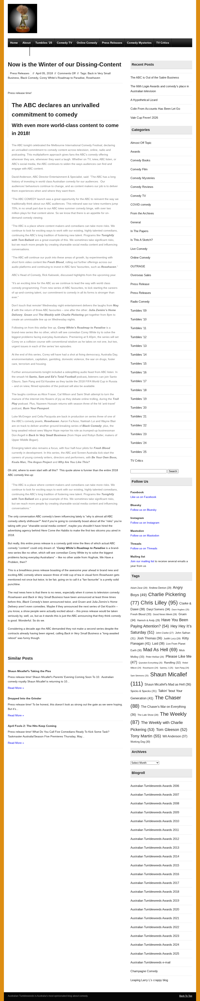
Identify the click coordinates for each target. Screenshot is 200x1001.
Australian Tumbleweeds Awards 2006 (154, 785)
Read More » (16, 687)
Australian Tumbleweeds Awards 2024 (154, 944)
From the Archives (142, 213)
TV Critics (162, 42)
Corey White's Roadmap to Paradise (62, 77)
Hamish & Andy (148, 620)
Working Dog (140, 741)
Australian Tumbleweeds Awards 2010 (154, 821)
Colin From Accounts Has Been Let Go (155, 108)
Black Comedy (29, 77)
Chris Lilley (159, 603)
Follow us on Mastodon (144, 535)
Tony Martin (145, 736)
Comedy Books (140, 160)
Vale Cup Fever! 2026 (144, 117)
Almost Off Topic (141, 142)
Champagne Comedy (144, 971)
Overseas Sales (140, 275)
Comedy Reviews (141, 186)
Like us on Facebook (143, 496)
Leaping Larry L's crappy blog (149, 980)
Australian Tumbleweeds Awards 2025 (154, 953)
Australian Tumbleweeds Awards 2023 (154, 935)
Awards (135, 151)
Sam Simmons (139, 675)
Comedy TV (64, 42)
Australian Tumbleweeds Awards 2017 (154, 882)
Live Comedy (138, 248)
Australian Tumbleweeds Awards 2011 (154, 829)
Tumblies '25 (138, 451)
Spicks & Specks (143, 691)
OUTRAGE (137, 266)
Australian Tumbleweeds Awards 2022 (154, 927)
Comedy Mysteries (139, 42)
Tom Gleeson (171, 729)
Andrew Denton (160, 587)
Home (14, 42)
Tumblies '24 (138, 442)
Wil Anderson (174, 736)
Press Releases (112, 42)
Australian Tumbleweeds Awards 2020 (154, 909)
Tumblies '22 (138, 425)
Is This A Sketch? (141, 239)
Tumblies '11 (138, 328)
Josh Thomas (149, 638)
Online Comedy (87, 42)
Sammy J (166, 668)
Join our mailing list (142, 561)
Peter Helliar (155, 657)
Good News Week (165, 614)
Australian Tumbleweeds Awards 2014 (154, 856)
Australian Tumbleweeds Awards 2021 (154, 918)
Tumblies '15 (138, 363)
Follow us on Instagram (144, 522)
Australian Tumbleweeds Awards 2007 (154, 794)
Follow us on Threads (143, 548)
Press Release (139, 284)
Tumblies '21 (138, 416)
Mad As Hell (160, 649)
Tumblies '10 (138, 319)
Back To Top (185, 996)
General (135, 222)
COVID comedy (140, 204)
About (26, 42)
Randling (172, 662)
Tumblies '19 (138, 398)
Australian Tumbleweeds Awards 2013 (154, 847)
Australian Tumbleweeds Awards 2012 (154, 838)
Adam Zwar (138, 588)
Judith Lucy (172, 638)
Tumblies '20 (138, 407)
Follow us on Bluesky (143, 509)
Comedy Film (19, 51)
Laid (158, 643)
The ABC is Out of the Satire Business (154, 77)
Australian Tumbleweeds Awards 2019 (154, 900)
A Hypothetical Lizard (143, 100)
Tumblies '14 (138, 354)
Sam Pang (182, 668)
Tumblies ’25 (43, 42)
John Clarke (165, 633)
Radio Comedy (140, 301)
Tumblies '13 (138, 345)
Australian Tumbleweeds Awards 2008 (154, 803)
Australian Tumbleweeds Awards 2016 (154, 874)
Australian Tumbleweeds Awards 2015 (154, 865)
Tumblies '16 (138, 372)
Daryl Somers (158, 609)
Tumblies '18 (138, 390)
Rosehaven (93, 77)
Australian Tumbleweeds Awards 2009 (154, 812)
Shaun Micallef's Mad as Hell (168, 684)
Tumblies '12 (138, 337)
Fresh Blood (140, 614)
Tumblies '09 (138, 310)
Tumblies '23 (138, 434)
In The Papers (139, 231)
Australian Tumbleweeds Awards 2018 (154, 891)
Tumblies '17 (138, 381)
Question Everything (150, 663)
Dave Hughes (180, 609)
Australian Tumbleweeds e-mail (150, 962)
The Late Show (148, 715)
